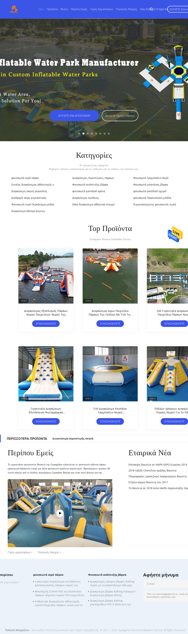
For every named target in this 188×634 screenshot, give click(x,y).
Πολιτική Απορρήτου (17, 630)
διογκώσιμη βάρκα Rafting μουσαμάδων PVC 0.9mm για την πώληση (110, 603)
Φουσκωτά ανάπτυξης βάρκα (90, 184)
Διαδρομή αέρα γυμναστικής (28, 198)
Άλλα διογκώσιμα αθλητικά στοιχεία (94, 204)
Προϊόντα (52, 9)
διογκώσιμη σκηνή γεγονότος (29, 191)
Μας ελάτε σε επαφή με (154, 9)
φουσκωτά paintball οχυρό (149, 191)
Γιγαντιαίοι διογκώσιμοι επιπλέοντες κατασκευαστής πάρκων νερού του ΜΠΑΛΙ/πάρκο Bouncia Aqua (58, 584)
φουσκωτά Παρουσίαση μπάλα (152, 198)
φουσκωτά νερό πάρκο (25, 178)
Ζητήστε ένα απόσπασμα (74, 115)
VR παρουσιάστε (9, 582)
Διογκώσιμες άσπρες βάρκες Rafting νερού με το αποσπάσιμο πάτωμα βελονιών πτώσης (112, 584)
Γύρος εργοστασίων (101, 9)
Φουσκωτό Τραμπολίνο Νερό (150, 178)
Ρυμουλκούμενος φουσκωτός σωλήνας (156, 204)
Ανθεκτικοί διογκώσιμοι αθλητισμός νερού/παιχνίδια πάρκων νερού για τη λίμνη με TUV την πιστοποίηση (59, 604)
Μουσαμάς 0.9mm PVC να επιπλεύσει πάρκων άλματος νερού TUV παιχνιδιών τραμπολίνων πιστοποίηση (59, 594)
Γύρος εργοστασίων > (20, 552)
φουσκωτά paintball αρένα (88, 191)
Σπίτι (41, 9)
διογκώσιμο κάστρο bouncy (28, 211)
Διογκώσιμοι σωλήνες (85, 198)
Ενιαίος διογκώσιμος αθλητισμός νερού (35, 184)
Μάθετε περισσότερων (120, 116)
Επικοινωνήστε (46, 323)
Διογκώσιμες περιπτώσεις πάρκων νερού (97, 178)
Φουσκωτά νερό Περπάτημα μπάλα (32, 204)
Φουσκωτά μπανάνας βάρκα (150, 184)
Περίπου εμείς (79, 9)
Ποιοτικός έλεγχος (126, 9)
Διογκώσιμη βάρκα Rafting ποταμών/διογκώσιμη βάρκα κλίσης (113, 593)
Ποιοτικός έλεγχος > (49, 552)
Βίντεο (64, 9)
